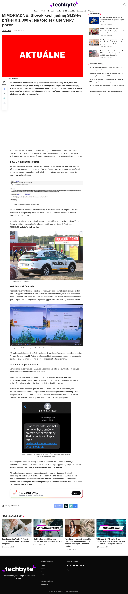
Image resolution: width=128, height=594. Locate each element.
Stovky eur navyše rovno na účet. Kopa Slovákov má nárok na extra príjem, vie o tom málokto (111, 42)
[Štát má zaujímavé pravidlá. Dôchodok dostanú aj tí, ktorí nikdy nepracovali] (94, 31)
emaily (20, 88)
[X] (70, 565)
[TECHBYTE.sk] (64, 4)
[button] (125, 4)
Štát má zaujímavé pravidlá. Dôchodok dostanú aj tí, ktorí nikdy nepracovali (112, 31)
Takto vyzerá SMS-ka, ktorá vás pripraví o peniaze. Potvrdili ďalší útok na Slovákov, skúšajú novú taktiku (110, 541)
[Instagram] (81, 565)
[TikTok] (84, 565)
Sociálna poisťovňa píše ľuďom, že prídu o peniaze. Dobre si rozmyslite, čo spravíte (16, 541)
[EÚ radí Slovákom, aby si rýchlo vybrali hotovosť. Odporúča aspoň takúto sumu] (94, 20)
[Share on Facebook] (4, 88)
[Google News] (77, 565)
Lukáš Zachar (6, 30)
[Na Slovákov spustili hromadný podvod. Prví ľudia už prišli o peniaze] (48, 528)
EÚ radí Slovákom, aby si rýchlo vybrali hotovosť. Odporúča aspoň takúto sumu (112, 20)
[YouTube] (74, 565)
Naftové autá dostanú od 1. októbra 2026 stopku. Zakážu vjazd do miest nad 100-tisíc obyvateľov (112, 53)
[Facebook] (67, 565)
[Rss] (67, 570)
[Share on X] (4, 93)
